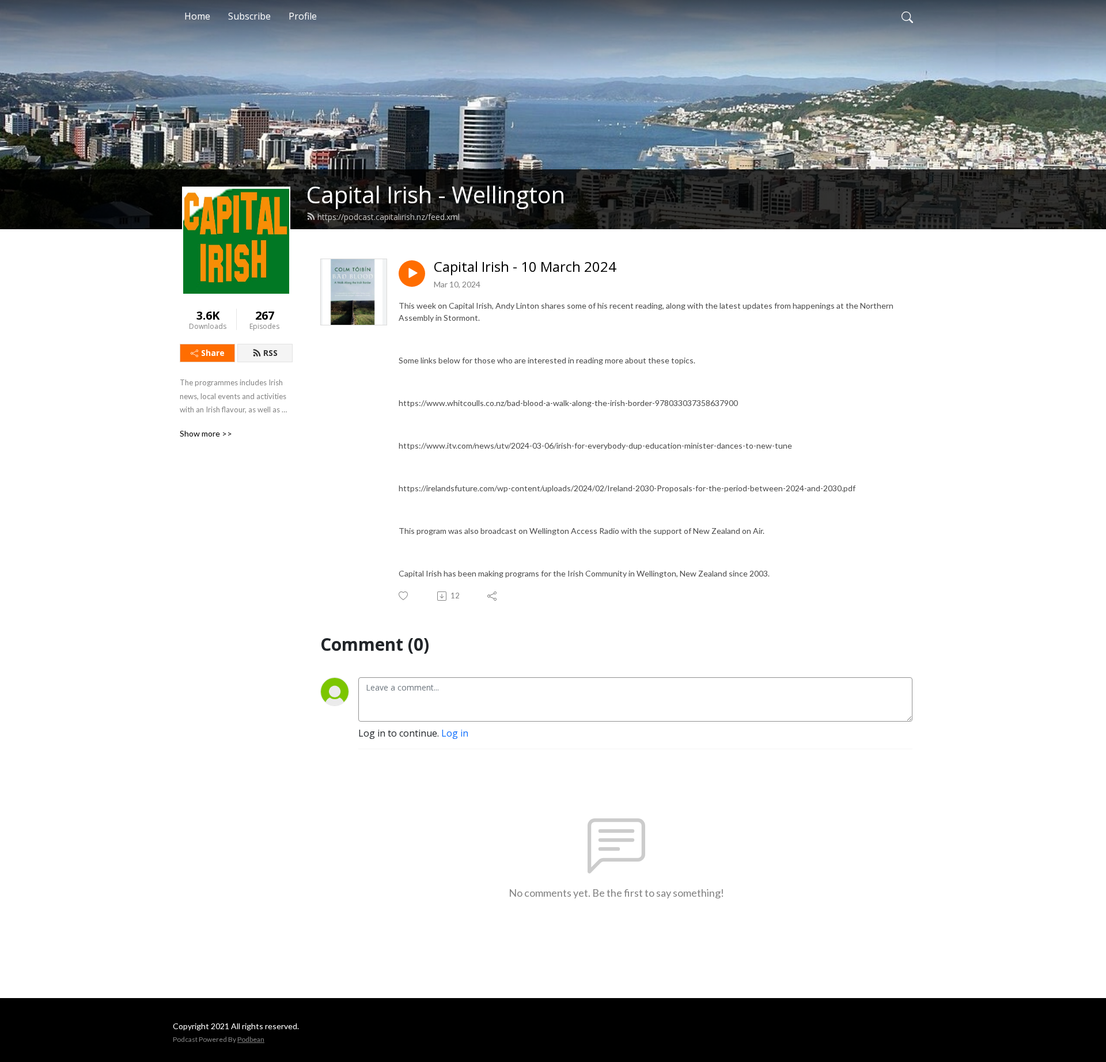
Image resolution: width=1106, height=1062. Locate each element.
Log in (454, 733)
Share (213, 352)
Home (197, 16)
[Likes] (404, 596)
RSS (270, 352)
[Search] (907, 16)
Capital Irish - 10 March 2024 (525, 267)
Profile (303, 16)
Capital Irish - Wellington (435, 194)
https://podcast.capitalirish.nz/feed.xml (388, 216)
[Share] (492, 596)
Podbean (250, 1039)
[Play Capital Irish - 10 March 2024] (412, 273)
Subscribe (249, 16)
